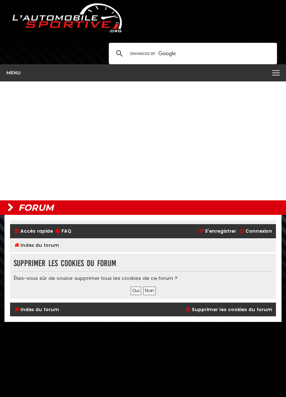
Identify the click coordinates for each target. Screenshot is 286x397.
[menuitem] (63, 231)
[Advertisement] (143, 141)
